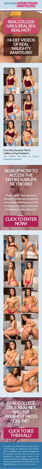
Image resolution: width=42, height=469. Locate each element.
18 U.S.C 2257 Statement (26, 464)
